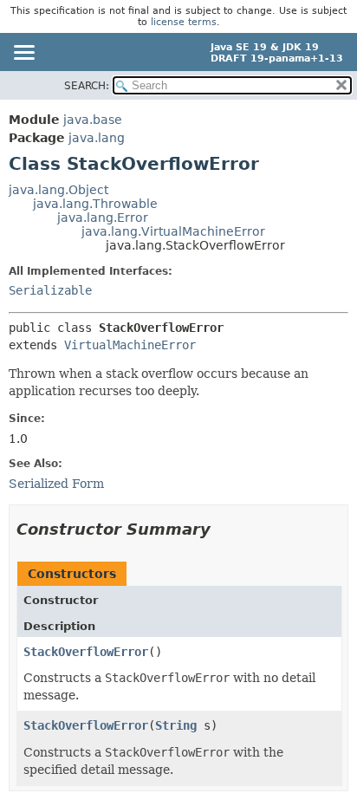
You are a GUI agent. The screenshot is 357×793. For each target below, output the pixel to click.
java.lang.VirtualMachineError (173, 231)
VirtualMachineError (130, 345)
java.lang (96, 138)
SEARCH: (86, 86)
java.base (92, 120)
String (176, 725)
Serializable (50, 290)
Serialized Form (56, 484)
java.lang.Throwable (95, 204)
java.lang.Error (102, 217)
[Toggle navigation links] (23, 54)
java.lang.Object (58, 190)
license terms (184, 22)
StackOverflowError (85, 652)
